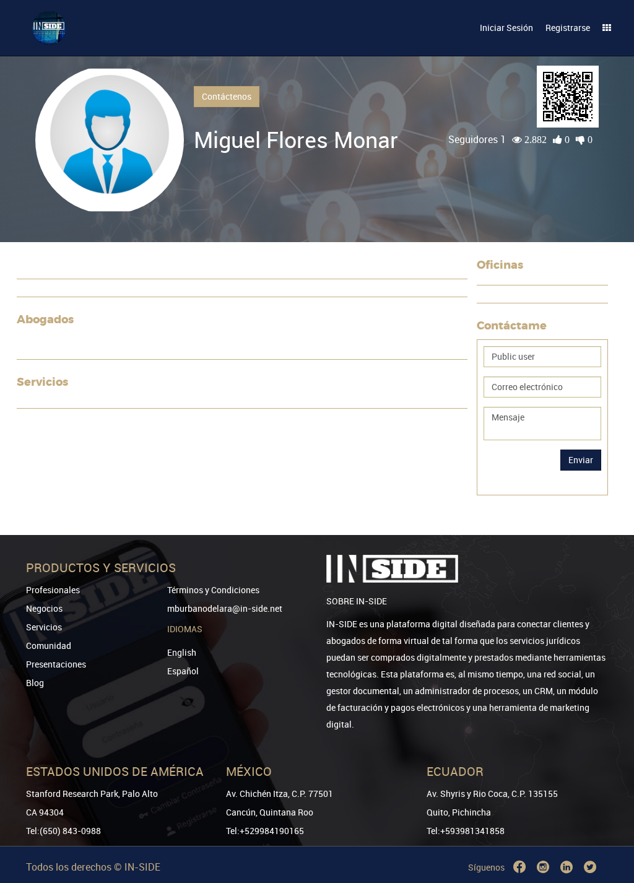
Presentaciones (56, 664)
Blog (35, 683)
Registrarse (567, 27)
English (181, 652)
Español (183, 671)
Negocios (44, 608)
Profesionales (53, 590)
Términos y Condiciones (213, 590)
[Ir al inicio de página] (607, 810)
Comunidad (48, 645)
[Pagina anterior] (607, 829)
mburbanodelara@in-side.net (224, 608)
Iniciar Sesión (506, 27)
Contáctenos (226, 96)
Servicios (44, 627)
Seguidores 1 (477, 139)
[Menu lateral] (606, 28)
